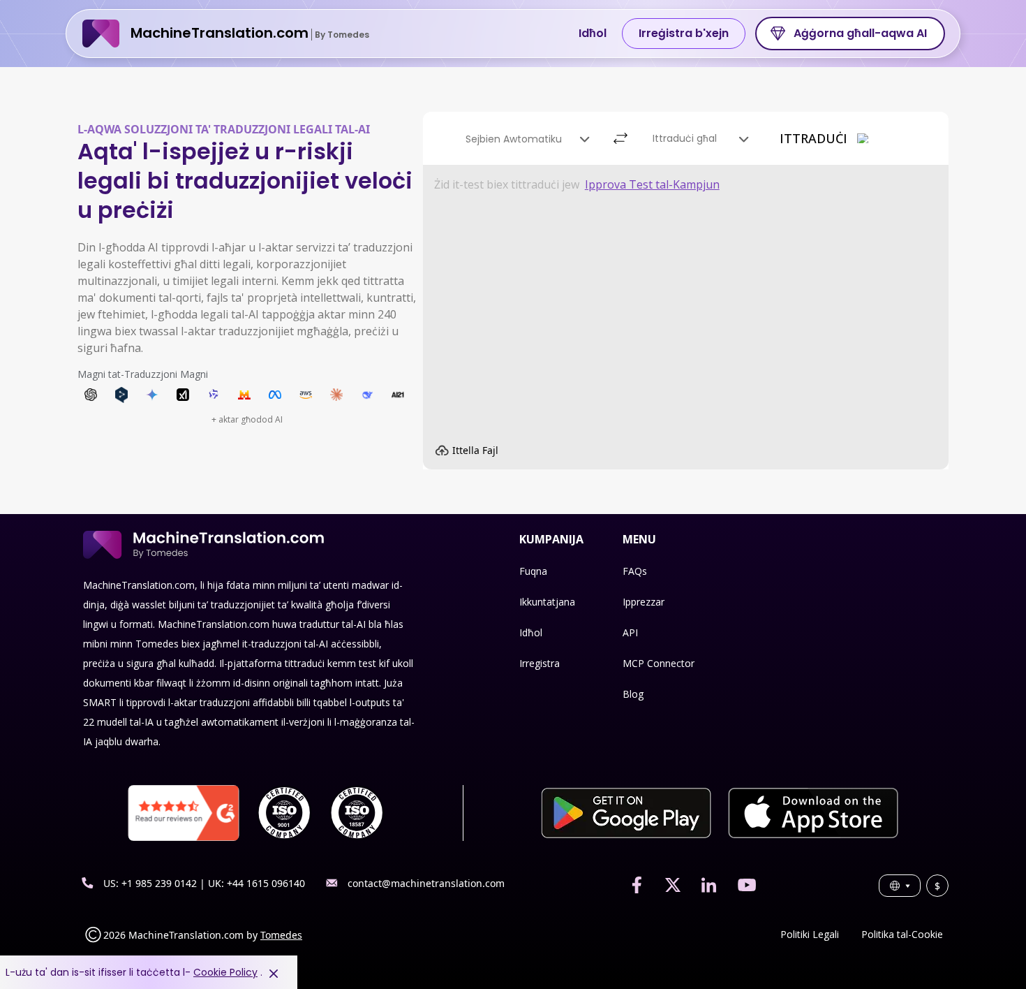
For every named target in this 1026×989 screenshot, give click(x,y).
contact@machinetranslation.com (426, 883)
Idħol (593, 33)
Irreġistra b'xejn (684, 33)
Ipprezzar (643, 601)
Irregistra (539, 663)
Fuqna (533, 571)
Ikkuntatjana (547, 601)
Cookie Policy (225, 972)
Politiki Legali (809, 934)
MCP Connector (658, 663)
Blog (633, 694)
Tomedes (281, 935)
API (630, 632)
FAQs (635, 571)
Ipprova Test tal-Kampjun (652, 184)
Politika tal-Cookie (902, 934)
